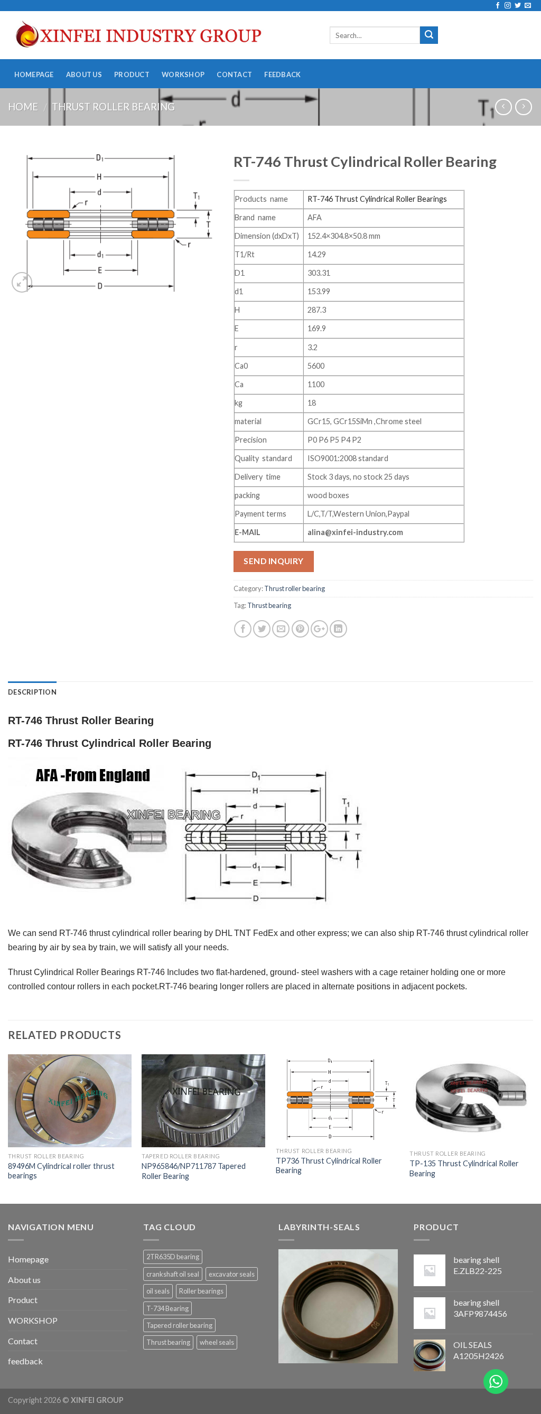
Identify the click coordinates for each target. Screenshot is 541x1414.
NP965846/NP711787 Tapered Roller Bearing (194, 1171)
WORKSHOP (183, 74)
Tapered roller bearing (179, 1325)
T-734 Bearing (167, 1308)
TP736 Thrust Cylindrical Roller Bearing (329, 1165)
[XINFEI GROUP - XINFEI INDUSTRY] (161, 35)
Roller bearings (201, 1291)
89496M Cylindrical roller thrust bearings (61, 1171)
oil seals (158, 1291)
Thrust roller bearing (113, 107)
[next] (532, 1128)
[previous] (8, 1128)
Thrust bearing (269, 605)
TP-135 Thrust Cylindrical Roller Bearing (464, 1168)
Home (23, 107)
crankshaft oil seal (172, 1274)
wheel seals (217, 1342)
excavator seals (232, 1274)
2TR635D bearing (172, 1256)
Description (32, 692)
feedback (282, 74)
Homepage (34, 74)
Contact (234, 74)
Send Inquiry (274, 561)
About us (84, 74)
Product (132, 74)
